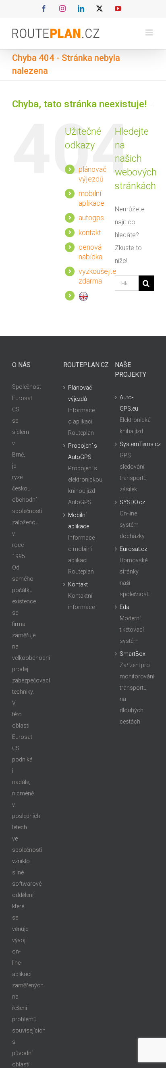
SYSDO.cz (132, 502)
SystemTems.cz (135, 444)
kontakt (90, 232)
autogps (91, 217)
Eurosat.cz (133, 549)
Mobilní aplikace (78, 521)
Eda (124, 607)
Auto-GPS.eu (129, 403)
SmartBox (132, 654)
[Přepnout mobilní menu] (149, 32)
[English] (83, 295)
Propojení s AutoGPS (82, 451)
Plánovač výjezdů (80, 393)
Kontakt (78, 584)
